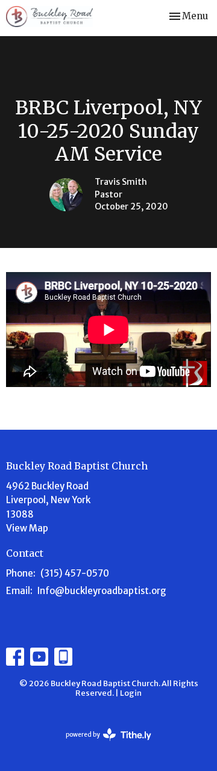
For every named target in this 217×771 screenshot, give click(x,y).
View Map (27, 528)
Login (131, 693)
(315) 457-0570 (74, 573)
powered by (103, 745)
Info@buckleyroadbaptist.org (101, 590)
